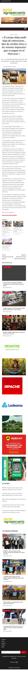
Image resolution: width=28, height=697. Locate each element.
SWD (17, 662)
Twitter (2, 641)
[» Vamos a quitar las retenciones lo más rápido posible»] (7, 241)
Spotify (2, 646)
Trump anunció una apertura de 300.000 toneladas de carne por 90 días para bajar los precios (13, 284)
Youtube (3, 645)
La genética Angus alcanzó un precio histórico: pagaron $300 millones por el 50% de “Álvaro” (13, 578)
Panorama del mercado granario (7, 256)
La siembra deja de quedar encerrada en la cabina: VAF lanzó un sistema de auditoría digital (13, 628)
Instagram (3, 643)
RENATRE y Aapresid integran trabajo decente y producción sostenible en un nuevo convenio (14, 553)
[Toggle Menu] (25, 29)
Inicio (2, 59)
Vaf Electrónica (7, 610)
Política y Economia (14, 34)
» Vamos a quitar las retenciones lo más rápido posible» (6, 246)
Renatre (5, 535)
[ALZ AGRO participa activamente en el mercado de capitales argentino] (18, 224)
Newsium (11, 667)
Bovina (5, 586)
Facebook (3, 639)
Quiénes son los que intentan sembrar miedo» (20, 256)
